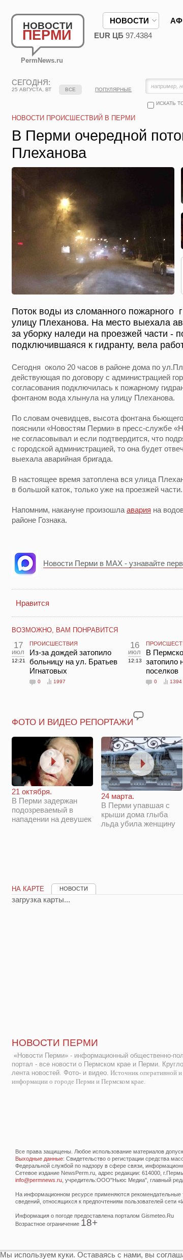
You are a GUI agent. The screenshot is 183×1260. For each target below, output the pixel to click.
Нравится (32, 603)
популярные (113, 89)
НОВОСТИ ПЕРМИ (55, 1042)
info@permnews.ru (38, 1180)
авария (139, 509)
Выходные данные (39, 1159)
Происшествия (53, 643)
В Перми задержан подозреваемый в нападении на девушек (52, 805)
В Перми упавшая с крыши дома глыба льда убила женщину (138, 810)
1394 (176, 681)
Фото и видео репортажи (72, 722)
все (70, 89)
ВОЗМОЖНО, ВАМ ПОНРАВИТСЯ (65, 630)
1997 (59, 681)
